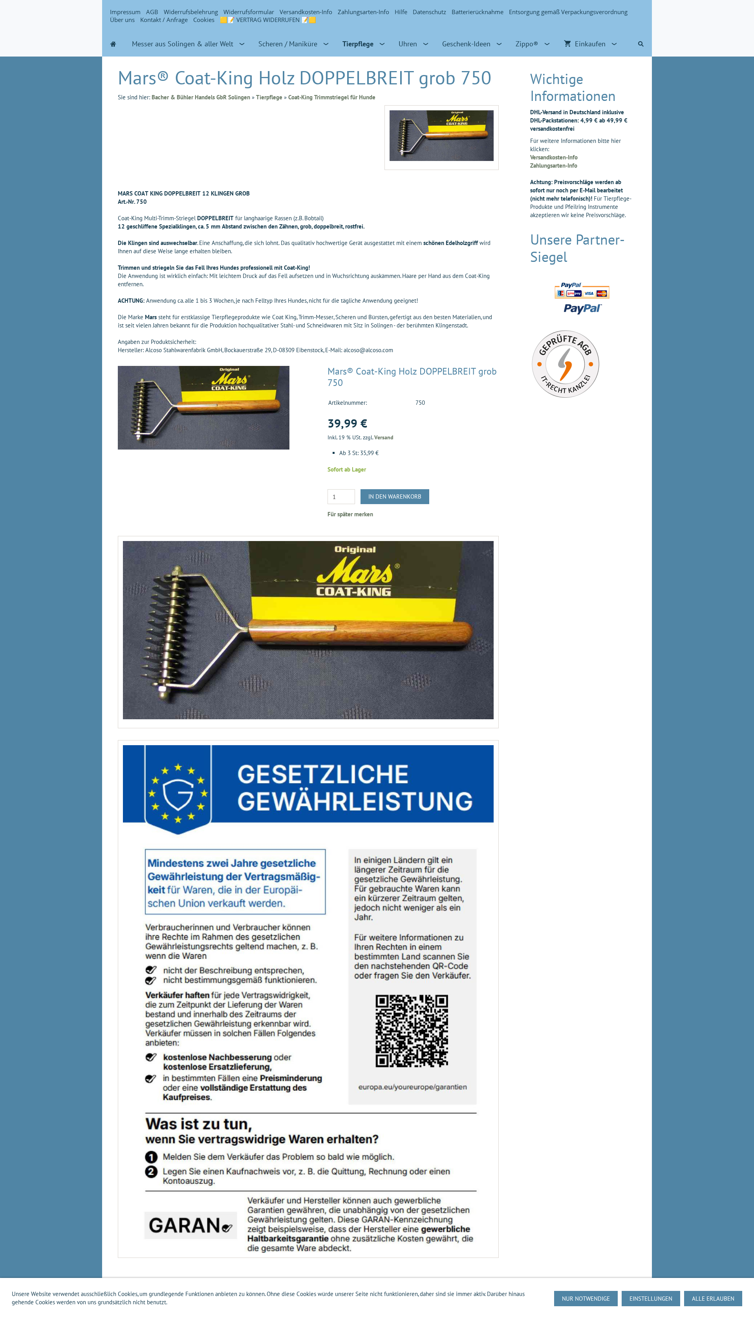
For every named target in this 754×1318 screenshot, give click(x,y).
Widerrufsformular (248, 12)
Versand (383, 437)
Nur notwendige (586, 1298)
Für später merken (350, 514)
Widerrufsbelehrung (191, 12)
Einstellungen (651, 1298)
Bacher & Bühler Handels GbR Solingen (201, 97)
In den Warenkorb (394, 496)
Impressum (125, 12)
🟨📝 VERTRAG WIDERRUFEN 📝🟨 (268, 20)
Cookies (203, 20)
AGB (152, 12)
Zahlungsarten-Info (363, 12)
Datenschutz (429, 12)
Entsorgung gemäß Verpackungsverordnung (568, 12)
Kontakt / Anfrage (164, 20)
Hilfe (401, 12)
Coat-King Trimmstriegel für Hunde (331, 97)
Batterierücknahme (477, 12)
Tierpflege (269, 97)
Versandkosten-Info (306, 12)
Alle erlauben (713, 1298)
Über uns (122, 20)
